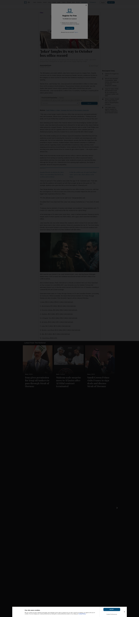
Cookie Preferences (111, 614)
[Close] (124, 611)
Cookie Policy (82, 613)
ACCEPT (112, 609)
